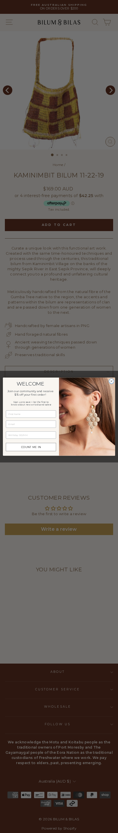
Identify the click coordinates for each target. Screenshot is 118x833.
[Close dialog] (111, 381)
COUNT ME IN (31, 446)
